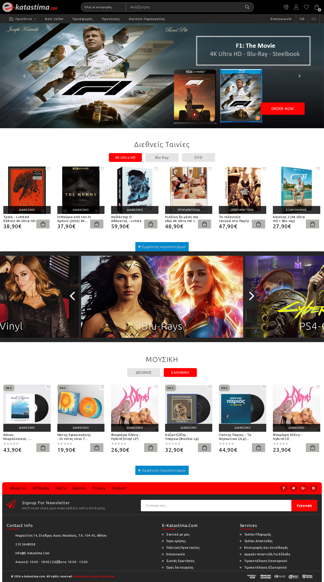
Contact (119, 488)
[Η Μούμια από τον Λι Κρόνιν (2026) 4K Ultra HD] (81, 190)
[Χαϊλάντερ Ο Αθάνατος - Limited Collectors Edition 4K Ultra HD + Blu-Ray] (134, 190)
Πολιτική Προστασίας (183, 547)
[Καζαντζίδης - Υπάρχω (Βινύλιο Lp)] (188, 408)
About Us (18, 488)
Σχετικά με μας (178, 534)
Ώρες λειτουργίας (180, 567)
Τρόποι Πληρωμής (258, 534)
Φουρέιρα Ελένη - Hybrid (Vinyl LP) (125, 437)
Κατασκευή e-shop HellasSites (94, 576)
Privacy (99, 488)
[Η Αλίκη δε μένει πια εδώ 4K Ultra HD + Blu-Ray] (188, 190)
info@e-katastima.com (32, 553)
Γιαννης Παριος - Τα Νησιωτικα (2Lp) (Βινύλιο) (235, 437)
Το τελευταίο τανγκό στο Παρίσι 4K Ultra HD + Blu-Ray (234, 219)
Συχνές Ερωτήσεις (180, 561)
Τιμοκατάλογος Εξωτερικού (265, 567)
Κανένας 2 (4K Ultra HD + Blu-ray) (289, 219)
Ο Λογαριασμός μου (296, 7)
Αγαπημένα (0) (306, 7)
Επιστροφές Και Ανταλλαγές (266, 547)
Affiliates (41, 488)
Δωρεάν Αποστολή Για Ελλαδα (267, 554)
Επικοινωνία (175, 554)
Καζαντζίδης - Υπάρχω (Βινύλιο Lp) (182, 437)
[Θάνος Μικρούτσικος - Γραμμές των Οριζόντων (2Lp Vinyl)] (27, 408)
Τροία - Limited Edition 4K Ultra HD (19, 219)
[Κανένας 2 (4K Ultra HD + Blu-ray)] (296, 190)
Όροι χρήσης (176, 541)
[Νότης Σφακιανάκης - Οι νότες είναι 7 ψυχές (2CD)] (81, 408)
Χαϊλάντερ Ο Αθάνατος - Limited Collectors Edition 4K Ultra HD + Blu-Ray (127, 219)
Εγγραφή (304, 505)
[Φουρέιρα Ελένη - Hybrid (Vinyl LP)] (134, 408)
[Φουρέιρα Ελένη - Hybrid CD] (296, 408)
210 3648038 (286, 7)
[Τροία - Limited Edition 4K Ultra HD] (27, 190)
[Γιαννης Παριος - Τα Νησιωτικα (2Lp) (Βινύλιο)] (242, 408)
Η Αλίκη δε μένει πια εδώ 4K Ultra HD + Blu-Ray (181, 219)
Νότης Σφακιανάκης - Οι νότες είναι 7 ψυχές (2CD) (74, 437)
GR (302, 19)
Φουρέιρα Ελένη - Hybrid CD (287, 437)
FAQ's (61, 488)
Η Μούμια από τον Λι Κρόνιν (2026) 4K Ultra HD (74, 219)
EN (313, 19)
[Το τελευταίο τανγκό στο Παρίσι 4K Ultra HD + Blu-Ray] (242, 190)
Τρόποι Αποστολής (258, 541)
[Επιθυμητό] (48, 168)
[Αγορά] (43, 224)
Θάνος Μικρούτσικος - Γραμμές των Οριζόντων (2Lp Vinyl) (16, 437)
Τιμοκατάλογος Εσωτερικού (265, 561)
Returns (79, 488)
